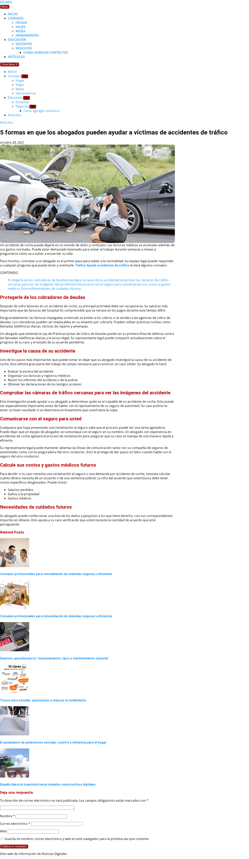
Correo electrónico (15, 823)
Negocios (24, 48)
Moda (20, 31)
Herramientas (27, 35)
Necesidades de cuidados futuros (56, 288)
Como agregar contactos (45, 52)
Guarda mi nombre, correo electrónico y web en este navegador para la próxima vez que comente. (77, 839)
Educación (17, 40)
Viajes (20, 27)
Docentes (24, 44)
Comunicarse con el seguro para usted (102, 284)
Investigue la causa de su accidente (92, 280)
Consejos (16, 18)
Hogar (21, 22)
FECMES (6, 2)
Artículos (16, 57)
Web (3, 831)
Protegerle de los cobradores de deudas (37, 280)
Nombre (7, 816)
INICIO (13, 14)
